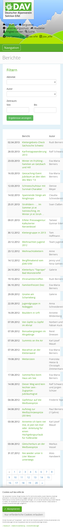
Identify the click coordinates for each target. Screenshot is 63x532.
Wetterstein (28, 359)
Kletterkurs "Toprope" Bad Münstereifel (34, 271)
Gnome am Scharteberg (28, 296)
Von (9, 104)
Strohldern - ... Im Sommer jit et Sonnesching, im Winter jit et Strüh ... (33, 209)
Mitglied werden (14, 31)
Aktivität (11, 76)
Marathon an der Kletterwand (31, 351)
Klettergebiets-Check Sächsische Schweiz (33, 144)
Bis (35, 104)
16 (10, 482)
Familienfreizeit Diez (33, 284)
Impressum (6, 526)
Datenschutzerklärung (18, 526)
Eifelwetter (11, 24)
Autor (10, 88)
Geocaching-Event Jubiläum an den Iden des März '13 (34, 176)
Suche (31, 31)
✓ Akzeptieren (12, 508)
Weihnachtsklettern (32, 251)
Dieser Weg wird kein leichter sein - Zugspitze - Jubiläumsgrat (33, 389)
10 (15, 477)
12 (28, 477)
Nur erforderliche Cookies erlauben (24, 514)
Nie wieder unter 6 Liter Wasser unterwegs (32, 456)
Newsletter (39, 28)
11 (22, 477)
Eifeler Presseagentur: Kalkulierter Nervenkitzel (34, 223)
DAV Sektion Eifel (14, 36)
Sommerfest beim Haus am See (31, 376)
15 (48, 477)
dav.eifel (33, 36)
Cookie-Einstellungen (33, 526)
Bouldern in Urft (31, 312)
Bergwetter (27, 24)
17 (16, 482)
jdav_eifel (47, 36)
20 (36, 482)
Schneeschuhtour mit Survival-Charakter (33, 187)
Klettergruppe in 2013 (34, 232)
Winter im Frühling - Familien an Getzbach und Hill (34, 164)
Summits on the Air (32, 340)
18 (23, 482)
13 (35, 477)
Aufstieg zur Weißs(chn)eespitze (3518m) (32, 412)
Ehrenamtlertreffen (32, 278)
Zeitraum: (12, 100)
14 (41, 477)
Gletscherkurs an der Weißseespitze (33, 445)
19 (29, 482)
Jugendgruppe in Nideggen (31, 305)
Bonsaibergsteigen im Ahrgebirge (34, 333)
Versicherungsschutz (17, 28)
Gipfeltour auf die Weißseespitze (31, 401)
